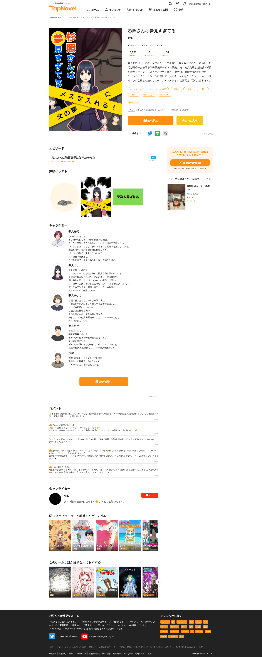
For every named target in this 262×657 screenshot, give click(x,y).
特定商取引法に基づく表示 (100, 653)
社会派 (198, 627)
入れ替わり (173, 636)
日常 (134, 94)
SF (173, 622)
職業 (191, 627)
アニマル (185, 632)
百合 (181, 636)
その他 (208, 632)
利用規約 (62, 653)
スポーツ (164, 632)
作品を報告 (208, 134)
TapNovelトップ (56, 17)
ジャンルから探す (73, 17)
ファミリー (146, 45)
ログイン (207, 4)
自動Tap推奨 (165, 94)
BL (192, 632)
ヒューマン (87, 17)
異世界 (163, 636)
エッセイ (199, 632)
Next (158, 535)
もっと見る (205, 179)
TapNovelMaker (192, 162)
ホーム (95, 9)
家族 (176, 89)
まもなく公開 (160, 9)
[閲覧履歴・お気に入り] (177, 3)
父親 (189, 89)
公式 (180, 9)
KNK (131, 38)
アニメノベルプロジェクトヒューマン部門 (148, 89)
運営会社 (52, 653)
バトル (198, 622)
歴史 (205, 627)
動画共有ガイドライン (144, 653)
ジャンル (138, 9)
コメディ (158, 45)
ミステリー (174, 627)
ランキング (115, 9)
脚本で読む (153, 396)
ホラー (184, 627)
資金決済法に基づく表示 (123, 653)
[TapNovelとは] (184, 4)
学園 (205, 622)
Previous (49, 535)
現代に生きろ (149, 94)
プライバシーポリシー (77, 653)
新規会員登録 (195, 4)
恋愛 (191, 622)
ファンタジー (181, 622)
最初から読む (150, 120)
